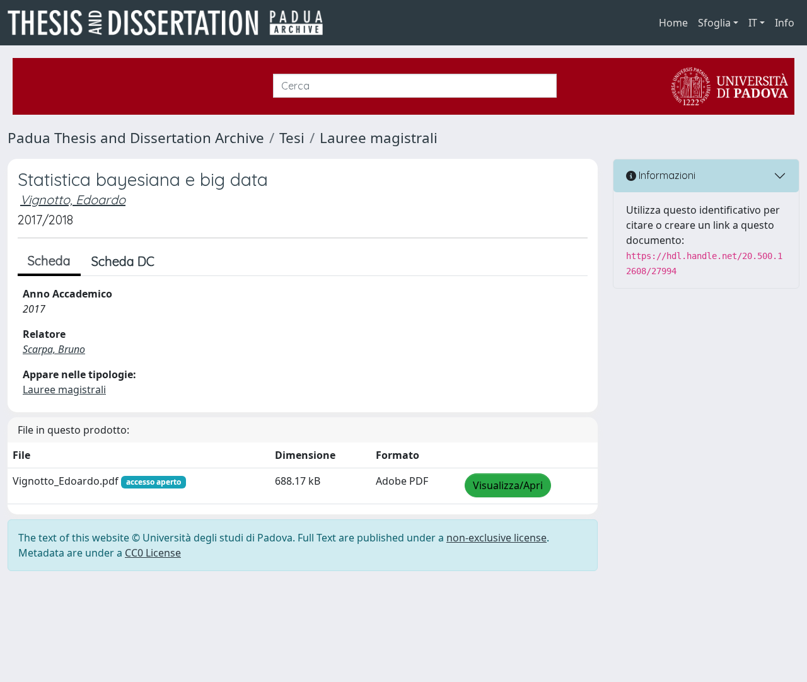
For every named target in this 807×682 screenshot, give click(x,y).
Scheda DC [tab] (122, 261)
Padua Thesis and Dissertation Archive (136, 137)
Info (784, 23)
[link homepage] (170, 23)
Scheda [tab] (49, 261)
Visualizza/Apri (508, 485)
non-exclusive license (496, 538)
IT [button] (752, 23)
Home (673, 23)
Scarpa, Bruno (54, 349)
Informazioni (665, 175)
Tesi (292, 137)
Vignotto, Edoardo (72, 199)
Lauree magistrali (379, 137)
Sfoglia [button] (714, 23)
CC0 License (153, 553)
